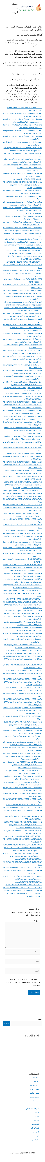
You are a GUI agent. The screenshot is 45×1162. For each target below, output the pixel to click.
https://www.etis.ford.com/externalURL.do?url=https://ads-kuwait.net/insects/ (22, 162)
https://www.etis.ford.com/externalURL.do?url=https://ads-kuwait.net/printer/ (22, 636)
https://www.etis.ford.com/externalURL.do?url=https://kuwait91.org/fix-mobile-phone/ (22, 439)
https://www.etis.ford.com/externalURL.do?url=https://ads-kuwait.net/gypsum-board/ (22, 613)
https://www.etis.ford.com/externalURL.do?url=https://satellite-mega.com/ (22, 128)
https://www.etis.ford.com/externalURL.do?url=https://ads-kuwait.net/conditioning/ (22, 373)
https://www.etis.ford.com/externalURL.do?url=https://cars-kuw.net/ (22, 150)
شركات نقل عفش (32, 1108)
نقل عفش (35, 1140)
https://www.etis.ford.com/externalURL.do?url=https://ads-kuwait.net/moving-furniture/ (23, 316)
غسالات (36, 1116)
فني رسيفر (35, 1124)
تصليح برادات (34, 1089)
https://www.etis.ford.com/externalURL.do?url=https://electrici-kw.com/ (22, 242)
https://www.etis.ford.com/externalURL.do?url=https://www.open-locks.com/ (22, 193)
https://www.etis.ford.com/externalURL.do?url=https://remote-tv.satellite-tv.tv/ (22, 779)
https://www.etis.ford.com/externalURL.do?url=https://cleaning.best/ (22, 353)
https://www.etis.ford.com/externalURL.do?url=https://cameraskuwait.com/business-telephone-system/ (24, 893)
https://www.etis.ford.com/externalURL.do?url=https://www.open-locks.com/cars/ (22, 608)
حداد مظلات (34, 1101)
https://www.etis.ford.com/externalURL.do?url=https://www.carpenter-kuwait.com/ (23, 733)
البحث (40, 1019)
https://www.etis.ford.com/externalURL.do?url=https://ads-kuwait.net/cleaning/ (23, 342)
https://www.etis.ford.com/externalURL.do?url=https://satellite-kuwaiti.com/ (22, 122)
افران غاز (35, 1077)
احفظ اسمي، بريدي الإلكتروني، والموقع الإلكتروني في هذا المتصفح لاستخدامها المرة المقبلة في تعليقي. (22, 982)
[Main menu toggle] (4, 7)
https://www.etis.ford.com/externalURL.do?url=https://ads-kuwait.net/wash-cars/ (22, 488)
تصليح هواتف (34, 1093)
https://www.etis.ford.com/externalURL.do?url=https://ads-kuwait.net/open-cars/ (22, 588)
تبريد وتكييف (34, 1085)
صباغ (37, 1112)
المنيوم (36, 1081)
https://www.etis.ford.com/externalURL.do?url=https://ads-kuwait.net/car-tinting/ (22, 582)
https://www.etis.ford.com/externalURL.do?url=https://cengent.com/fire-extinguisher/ (22, 785)
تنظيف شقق (34, 1097)
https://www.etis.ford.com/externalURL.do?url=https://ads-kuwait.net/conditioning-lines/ (22, 419)
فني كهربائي (34, 1128)
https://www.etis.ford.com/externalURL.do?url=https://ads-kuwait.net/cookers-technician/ (22, 408)
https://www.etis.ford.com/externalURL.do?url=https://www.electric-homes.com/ (22, 248)
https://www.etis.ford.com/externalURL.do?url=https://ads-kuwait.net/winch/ (22, 550)
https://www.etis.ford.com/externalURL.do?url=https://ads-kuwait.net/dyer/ (22, 545)
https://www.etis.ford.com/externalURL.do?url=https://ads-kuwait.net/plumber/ (22, 205)
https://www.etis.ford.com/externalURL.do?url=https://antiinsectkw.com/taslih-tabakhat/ (23, 413)
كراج (37, 1136)
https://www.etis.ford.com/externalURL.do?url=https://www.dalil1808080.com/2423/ (22, 759)
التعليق (37, 921)
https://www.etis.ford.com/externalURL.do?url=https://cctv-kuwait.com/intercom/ (22, 850)
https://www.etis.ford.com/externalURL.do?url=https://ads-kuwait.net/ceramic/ (22, 625)
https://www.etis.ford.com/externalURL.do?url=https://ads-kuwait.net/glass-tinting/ (22, 576)
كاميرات (36, 1132)
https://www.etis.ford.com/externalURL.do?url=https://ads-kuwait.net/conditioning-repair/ (23, 570)
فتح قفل (36, 1120)
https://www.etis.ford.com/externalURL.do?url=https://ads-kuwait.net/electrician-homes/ (23, 230)
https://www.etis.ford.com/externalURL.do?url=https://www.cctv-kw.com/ (22, 310)
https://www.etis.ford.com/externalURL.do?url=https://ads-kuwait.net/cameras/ (23, 293)
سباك (37, 1105)
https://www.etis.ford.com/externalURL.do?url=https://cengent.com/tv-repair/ (23, 773)
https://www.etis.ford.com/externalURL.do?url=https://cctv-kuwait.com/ (23, 305)
